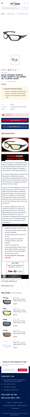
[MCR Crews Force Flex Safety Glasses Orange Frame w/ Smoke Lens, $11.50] (7, 334)
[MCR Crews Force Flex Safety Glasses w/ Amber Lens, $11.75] (7, 312)
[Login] (25, 3)
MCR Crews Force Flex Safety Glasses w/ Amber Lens (19, 311)
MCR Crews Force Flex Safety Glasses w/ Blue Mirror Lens (19, 322)
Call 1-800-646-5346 (10, 387)
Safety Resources (22, 405)
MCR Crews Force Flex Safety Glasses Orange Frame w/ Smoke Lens (19, 332)
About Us (9, 402)
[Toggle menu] (2, 3)
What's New (15, 408)
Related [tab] (11, 293)
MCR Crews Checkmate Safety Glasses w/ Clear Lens (19, 343)
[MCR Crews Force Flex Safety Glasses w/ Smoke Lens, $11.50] (7, 301)
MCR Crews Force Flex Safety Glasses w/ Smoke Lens (20, 300)
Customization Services (9, 405)
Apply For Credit (18, 402)
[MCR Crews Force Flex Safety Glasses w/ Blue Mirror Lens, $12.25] (7, 323)
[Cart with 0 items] (28, 3)
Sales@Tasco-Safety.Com (11, 390)
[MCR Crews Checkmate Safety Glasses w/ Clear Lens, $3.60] (7, 344)
